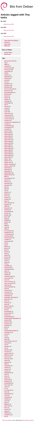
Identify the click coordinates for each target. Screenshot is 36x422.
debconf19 (7, 143)
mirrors (6, 272)
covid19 (6, 129)
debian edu (7, 162)
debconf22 (7, 148)
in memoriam (8, 234)
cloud (6, 110)
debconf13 (7, 132)
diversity (7, 183)
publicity (7, 325)
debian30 (7, 171)
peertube (7, 308)
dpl (5, 188)
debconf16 (7, 138)
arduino (6, 75)
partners (6, 302)
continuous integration (11, 122)
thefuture (7, 381)
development (8, 178)
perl (5, 309)
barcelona (7, 85)
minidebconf (8, 269)
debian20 (7, 167)
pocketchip (7, 311)
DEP (5, 176)
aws (5, 82)
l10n (5, 253)
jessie (6, 248)
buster (6, 97)
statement (7, 365)
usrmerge (7, 397)
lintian (6, 258)
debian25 (7, 169)
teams (6, 378)
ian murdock (8, 230)
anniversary (7, 68)
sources (6, 351)
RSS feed (7, 45)
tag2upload (7, 372)
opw (5, 288)
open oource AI (8, 283)
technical (7, 379)
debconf (6, 131)
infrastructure (8, 237)
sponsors (7, 358)
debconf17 (7, 139)
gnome (6, 213)
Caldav (6, 99)
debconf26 (7, 155)
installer (6, 239)
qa (5, 329)
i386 (5, 229)
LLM (5, 260)
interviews (7, 241)
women (6, 409)
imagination (7, 232)
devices (6, 181)
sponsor (6, 357)
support (6, 369)
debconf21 (7, 146)
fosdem (6, 199)
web (5, 402)
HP (5, 223)
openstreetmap (8, 286)
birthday (6, 87)
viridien (6, 399)
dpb (5, 187)
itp (5, 244)
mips (5, 271)
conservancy (8, 118)
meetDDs (7, 265)
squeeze (6, 362)
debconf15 (7, 136)
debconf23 (7, 150)
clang (6, 108)
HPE (5, 225)
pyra (5, 327)
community (7, 115)
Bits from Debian (7, 420)
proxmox (7, 323)
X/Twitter (7, 413)
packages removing (10, 297)
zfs (5, 416)
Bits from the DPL (9, 24)
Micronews (7, 54)
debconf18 (7, 141)
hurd (5, 227)
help (5, 218)
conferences (8, 117)
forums (6, 197)
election (6, 192)
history (6, 222)
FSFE (6, 206)
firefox (6, 194)
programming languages (11, 318)
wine (5, 407)
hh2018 (6, 220)
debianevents (8, 174)
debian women (8, 166)
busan (6, 96)
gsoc (5, 216)
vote (5, 400)
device (6, 180)
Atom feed (7, 44)
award (6, 80)
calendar (7, 101)
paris (5, 301)
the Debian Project (28, 420)
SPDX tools (7, 355)
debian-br (7, 160)
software (7, 350)
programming (8, 316)
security (6, 343)
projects (6, 322)
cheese (6, 106)
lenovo (6, 257)
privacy (6, 315)
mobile (6, 274)
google (6, 215)
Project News (8, 52)
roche (6, 334)
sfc (5, 344)
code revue (7, 113)
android (6, 66)
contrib (6, 124)
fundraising (7, 211)
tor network (7, 390)
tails (5, 374)
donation (7, 185)
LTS (5, 264)
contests (7, 120)
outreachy (7, 293)
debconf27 (7, 157)
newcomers (7, 278)
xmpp (6, 411)
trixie (5, 392)
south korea (8, 353)
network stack (8, 276)
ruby (5, 337)
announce (7, 69)
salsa (6, 339)
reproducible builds (10, 330)
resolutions (7, 332)
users (6, 395)
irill (5, 243)
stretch (6, 367)
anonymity (7, 71)
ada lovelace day (9, 61)
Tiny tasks (7, 385)
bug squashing (8, 92)
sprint (6, 360)
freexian (6, 204)
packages (7, 295)
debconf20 (7, 145)
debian (6, 159)
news (6, 279)
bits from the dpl (9, 89)
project (6, 320)
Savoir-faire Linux (9, 341)
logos (6, 262)
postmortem (8, 313)
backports (7, 83)
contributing (8, 125)
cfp (5, 104)
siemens (6, 346)
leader (6, 255)
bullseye (6, 94)
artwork (6, 78)
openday (7, 285)
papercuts (7, 299)
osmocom (7, 290)
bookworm (7, 90)
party (5, 304)
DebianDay (7, 173)
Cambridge (7, 103)
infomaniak (7, 236)
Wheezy (6, 404)
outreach (7, 292)
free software (8, 202)
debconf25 (7, 153)
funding (6, 209)
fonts (6, 195)
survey (6, 371)
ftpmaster (7, 208)
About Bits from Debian (11, 40)
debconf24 (7, 152)
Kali (5, 250)
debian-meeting (9, 164)
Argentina (7, 76)
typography (7, 393)
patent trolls (8, 306)
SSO (5, 364)
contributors (8, 127)
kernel (6, 251)
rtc (5, 336)
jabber (6, 246)
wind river (7, 406)
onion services (8, 281)
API (5, 73)
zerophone (7, 414)
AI (5, 62)
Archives (7, 42)
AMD (5, 64)
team (5, 376)
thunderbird (7, 383)
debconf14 (7, 134)
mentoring (7, 267)
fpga (5, 201)
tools (5, 386)
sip (5, 348)
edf (5, 190)
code (5, 111)
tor (5, 388)
